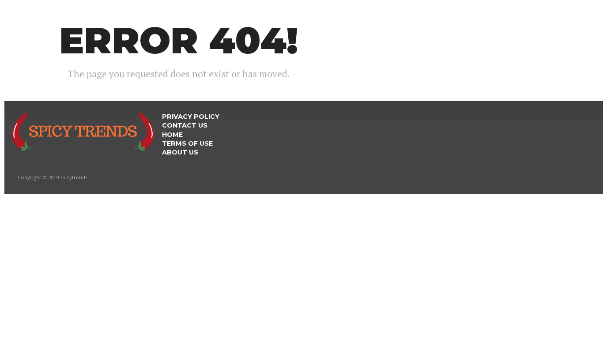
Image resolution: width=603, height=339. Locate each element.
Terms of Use (187, 143)
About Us (180, 152)
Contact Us (184, 125)
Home (172, 135)
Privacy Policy (190, 117)
